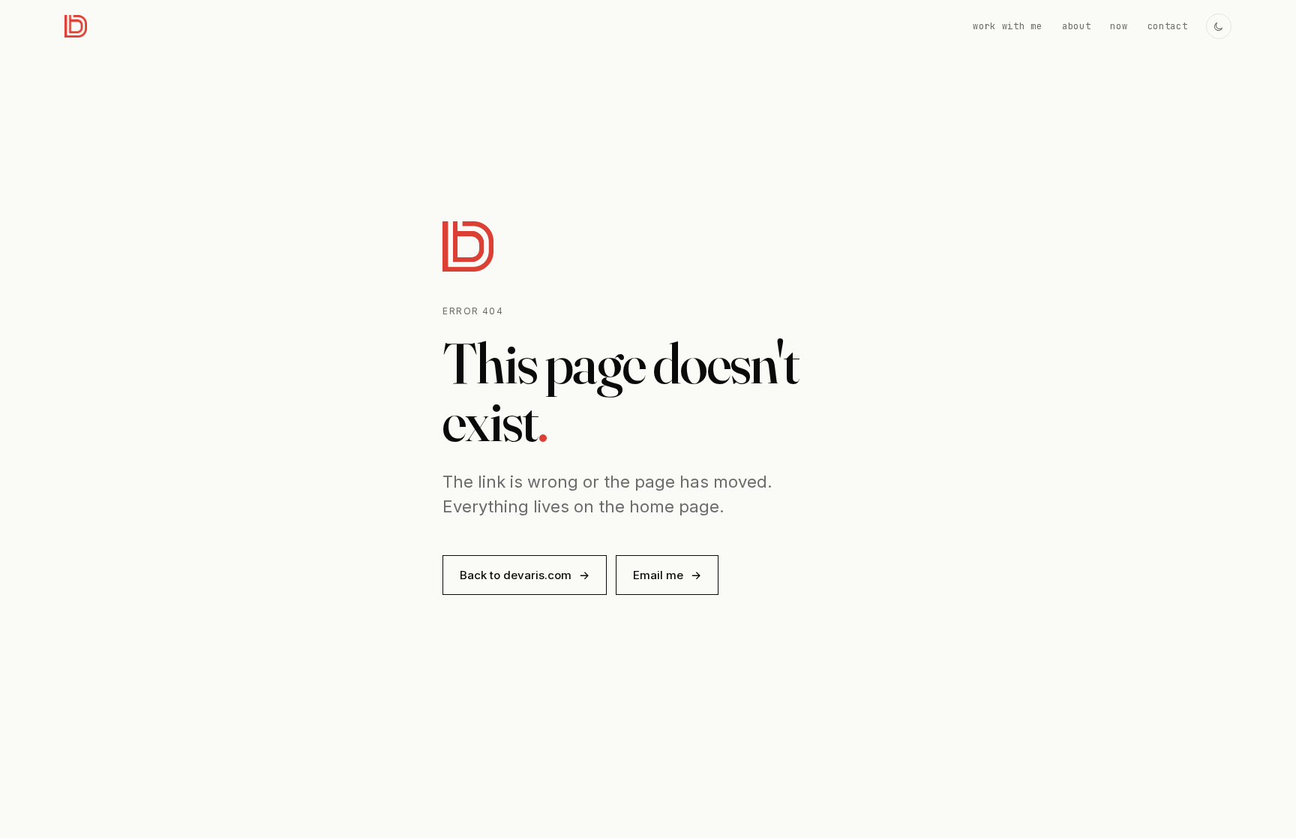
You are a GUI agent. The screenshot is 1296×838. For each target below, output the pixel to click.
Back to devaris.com (525, 575)
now (1118, 26)
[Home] (75, 26)
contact (1168, 26)
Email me (667, 575)
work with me (1007, 26)
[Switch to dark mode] (1219, 26)
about (1076, 26)
